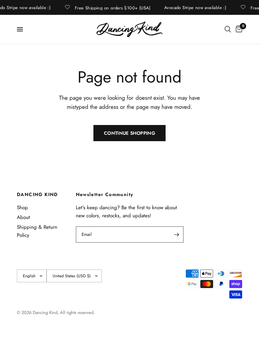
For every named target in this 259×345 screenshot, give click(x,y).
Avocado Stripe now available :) (195, 7)
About (23, 217)
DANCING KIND (37, 194)
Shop (22, 207)
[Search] (227, 29)
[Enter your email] (176, 234)
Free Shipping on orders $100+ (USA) (112, 7)
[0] (237, 29)
